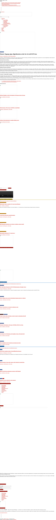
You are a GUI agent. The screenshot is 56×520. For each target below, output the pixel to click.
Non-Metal (3, 389)
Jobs (2, 29)
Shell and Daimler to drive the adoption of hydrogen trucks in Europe (12, 95)
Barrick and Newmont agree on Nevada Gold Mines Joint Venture (11, 3)
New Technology (6, 25)
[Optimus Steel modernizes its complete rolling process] (8, 118)
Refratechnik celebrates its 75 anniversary (7, 233)
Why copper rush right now (5, 4)
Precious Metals (6, 20)
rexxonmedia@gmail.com (3, 512)
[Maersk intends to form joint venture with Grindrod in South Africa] (3, 359)
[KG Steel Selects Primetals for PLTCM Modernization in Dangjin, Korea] (10, 283)
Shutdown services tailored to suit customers (8, 380)
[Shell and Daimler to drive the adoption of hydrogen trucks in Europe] (8, 93)
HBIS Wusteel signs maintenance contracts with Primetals (10, 371)
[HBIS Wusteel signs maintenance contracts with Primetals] (3, 368)
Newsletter (3, 18)
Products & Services (4, 24)
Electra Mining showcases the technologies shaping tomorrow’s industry (13, 298)
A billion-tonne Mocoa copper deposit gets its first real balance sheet (11, 5)
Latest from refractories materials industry (7, 215)
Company (1, 488)
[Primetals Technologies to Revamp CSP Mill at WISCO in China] (3, 321)
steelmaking (14, 56)
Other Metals (5, 22)
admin (11, 56)
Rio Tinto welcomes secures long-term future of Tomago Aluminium (11, 2)
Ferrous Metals (4, 385)
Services (1, 349)
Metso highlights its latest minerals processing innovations (10, 342)
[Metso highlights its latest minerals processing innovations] (3, 339)
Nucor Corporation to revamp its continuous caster (9, 307)
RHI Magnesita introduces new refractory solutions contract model (12, 224)
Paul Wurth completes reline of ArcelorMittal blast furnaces (10, 351)
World (3, 378)
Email (1, 487)
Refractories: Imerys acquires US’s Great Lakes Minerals (10, 204)
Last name (1, 486)
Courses (3, 27)
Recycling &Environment (7, 23)
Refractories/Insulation (3, 202)
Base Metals (5, 21)
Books (3, 28)
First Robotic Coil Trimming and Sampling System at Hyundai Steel (12, 333)
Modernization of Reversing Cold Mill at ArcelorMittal (10, 107)
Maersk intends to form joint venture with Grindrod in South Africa (12, 362)
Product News (5, 26)
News (2, 19)
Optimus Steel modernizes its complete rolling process (9, 120)
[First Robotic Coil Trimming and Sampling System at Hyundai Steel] (3, 330)
